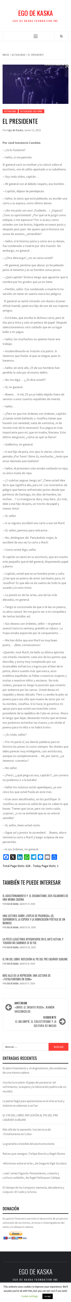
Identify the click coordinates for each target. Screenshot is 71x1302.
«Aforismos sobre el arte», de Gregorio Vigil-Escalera (35, 1163)
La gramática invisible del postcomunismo (28, 1144)
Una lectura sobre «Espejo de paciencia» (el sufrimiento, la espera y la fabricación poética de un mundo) (34, 919)
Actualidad (10, 111)
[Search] (61, 36)
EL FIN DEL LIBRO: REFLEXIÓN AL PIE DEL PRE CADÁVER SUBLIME (35, 959)
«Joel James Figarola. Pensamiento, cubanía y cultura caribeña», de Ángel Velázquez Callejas (31, 1175)
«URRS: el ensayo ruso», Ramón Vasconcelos (34, 1007)
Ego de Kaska (35, 13)
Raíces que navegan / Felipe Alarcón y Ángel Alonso (34, 1154)
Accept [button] (47, 1296)
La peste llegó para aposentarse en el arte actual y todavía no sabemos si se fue (33, 941)
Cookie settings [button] (29, 1296)
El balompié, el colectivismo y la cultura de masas (36, 1021)
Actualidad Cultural (31, 111)
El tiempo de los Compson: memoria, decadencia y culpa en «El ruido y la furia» (33, 1190)
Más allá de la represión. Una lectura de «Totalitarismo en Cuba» (26, 977)
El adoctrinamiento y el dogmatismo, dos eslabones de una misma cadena (35, 898)
